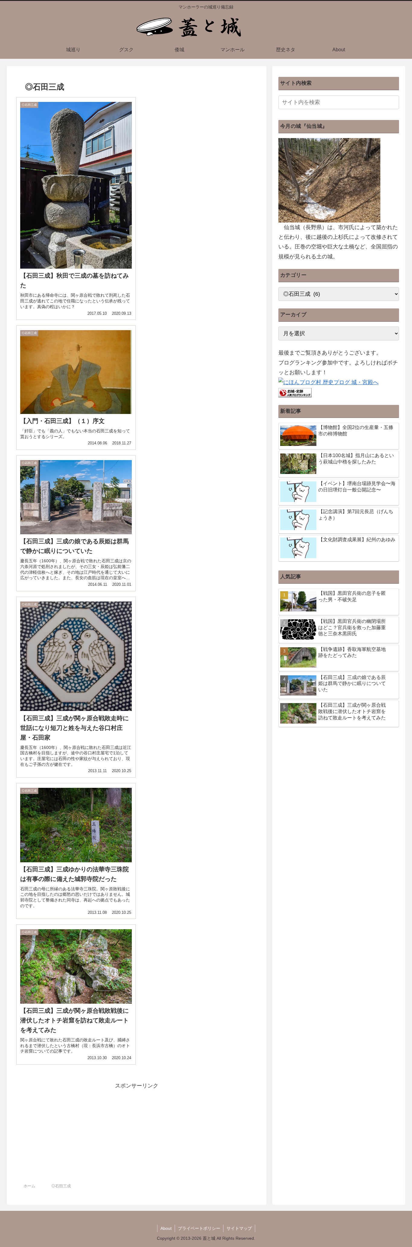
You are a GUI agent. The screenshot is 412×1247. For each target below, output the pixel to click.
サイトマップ (239, 1228)
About (166, 1228)
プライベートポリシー (199, 1228)
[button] (393, 102)
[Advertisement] (136, 1133)
